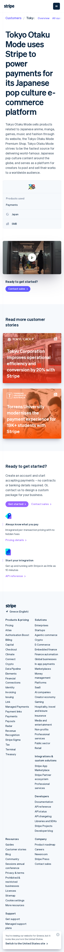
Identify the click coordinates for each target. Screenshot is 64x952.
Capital (9, 644)
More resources (14, 905)
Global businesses (45, 659)
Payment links (13, 711)
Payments (11, 716)
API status (41, 811)
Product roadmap (45, 844)
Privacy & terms (14, 872)
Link (7, 701)
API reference (14, 576)
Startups (40, 630)
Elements (11, 673)
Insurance (40, 715)
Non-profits (42, 729)
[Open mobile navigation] (56, 6)
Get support (12, 919)
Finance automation (46, 654)
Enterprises (41, 625)
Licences (10, 890)
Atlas (8, 630)
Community (12, 859)
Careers (39, 849)
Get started (15, 504)
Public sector (42, 743)
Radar (8, 726)
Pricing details (14, 540)
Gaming (39, 701)
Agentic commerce (46, 635)
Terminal (10, 749)
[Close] (57, 935)
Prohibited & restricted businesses (12, 882)
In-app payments (45, 664)
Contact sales (16, 288)
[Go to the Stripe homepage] (9, 606)
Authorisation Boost (17, 635)
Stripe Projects (44, 826)
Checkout (11, 649)
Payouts (10, 721)
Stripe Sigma (12, 739)
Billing (8, 639)
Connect (10, 659)
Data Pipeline (13, 668)
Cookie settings (14, 900)
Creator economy (45, 697)
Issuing (9, 697)
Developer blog (44, 830)
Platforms (41, 682)
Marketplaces (43, 668)
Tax (7, 744)
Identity (10, 687)
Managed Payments (17, 706)
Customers (13, 18)
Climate (10, 654)
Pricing (9, 625)
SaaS (38, 687)
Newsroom (41, 854)
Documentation (44, 801)
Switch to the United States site (25, 943)
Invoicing (10, 692)
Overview (43, 18)
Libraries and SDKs (46, 821)
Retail (38, 748)
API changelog (43, 816)
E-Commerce (42, 644)
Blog (8, 854)
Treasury (10, 754)
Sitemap (10, 895)
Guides (9, 844)
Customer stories (15, 849)
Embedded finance (46, 649)
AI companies (43, 692)
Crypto (9, 664)
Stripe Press (42, 859)
